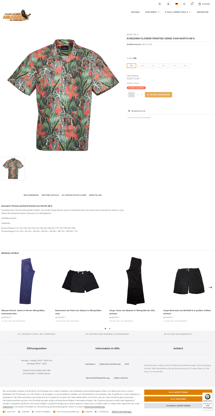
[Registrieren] (168, 4)
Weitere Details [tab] (50, 195)
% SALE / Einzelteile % (177, 12)
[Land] (177, 4)
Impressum (8, 407)
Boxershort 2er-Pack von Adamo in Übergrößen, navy (78, 312)
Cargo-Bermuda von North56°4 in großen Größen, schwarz (187, 312)
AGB (127, 364)
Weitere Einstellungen (122, 412)
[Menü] (211, 394)
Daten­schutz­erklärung (94, 407)
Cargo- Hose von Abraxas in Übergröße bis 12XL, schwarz (132, 312)
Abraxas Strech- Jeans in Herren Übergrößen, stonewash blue (23, 312)
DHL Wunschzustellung (68, 412)
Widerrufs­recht (121, 378)
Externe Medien (43, 412)
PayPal (89, 412)
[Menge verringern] (142, 94)
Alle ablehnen (178, 399)
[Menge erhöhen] (137, 94)
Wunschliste (138, 111)
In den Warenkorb (160, 95)
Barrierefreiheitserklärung (98, 378)
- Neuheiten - (203, 12)
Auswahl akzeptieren (178, 406)
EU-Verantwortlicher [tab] (74, 195)
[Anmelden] (160, 4)
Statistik (25, 412)
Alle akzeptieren (178, 392)
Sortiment (151, 12)
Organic (135, 12)
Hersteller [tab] (95, 195)
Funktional (104, 412)
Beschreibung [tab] (31, 195)
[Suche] (184, 4)
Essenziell (11, 412)
